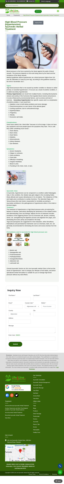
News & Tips (36, 424)
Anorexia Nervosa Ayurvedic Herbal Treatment (17, 405)
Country (11, 310)
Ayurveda (35, 421)
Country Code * (29, 303)
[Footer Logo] (15, 378)
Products (35, 411)
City (34, 310)
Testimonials (36, 416)
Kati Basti (35, 393)
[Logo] (12, 11)
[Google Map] (20, 452)
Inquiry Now (38, 22)
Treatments (17, 15)
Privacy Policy (32, 474)
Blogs (34, 408)
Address (11, 318)
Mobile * (43, 303)
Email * (11, 303)
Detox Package (37, 413)
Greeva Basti (36, 395)
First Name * (12, 295)
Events (35, 427)
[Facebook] (7, 395)
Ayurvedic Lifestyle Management (41, 382)
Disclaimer (54, 474)
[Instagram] (12, 395)
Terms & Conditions (44, 474)
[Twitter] (16, 395)
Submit (15, 344)
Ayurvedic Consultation (39, 379)
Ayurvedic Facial (37, 385)
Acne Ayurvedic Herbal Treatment (13, 412)
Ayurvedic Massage (38, 387)
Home (8, 15)
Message (11, 325)
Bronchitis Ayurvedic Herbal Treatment (15, 415)
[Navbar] (58, 11)
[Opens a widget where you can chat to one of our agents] (58, 481)
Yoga (34, 405)
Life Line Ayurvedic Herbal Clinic (22, 472)
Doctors (35, 419)
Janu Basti (36, 390)
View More (36, 398)
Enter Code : (14, 335)
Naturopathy (36, 429)
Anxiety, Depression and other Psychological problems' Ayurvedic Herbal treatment (16, 408)
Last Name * (36, 295)
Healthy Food (36, 432)
